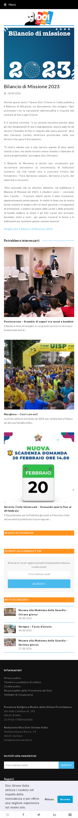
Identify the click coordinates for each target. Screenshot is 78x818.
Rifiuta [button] (49, 799)
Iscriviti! (39, 583)
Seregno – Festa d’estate (35, 626)
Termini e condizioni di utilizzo (22, 682)
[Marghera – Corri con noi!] (39, 375)
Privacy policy (12, 677)
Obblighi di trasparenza (18, 694)
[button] (8, 814)
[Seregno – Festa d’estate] (10, 629)
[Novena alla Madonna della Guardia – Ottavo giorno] (10, 612)
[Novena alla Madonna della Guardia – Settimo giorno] (10, 642)
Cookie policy (12, 686)
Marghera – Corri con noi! (21, 414)
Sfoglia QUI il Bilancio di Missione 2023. (28, 228)
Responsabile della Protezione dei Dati (28, 690)
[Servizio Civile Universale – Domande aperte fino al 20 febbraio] (39, 467)
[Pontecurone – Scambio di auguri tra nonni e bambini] (39, 282)
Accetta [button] (65, 799)
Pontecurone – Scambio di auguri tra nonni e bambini (39, 321)
